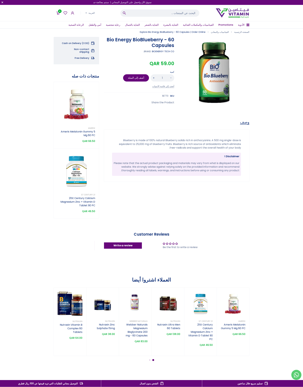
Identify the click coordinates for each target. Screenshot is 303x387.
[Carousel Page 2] (149, 360)
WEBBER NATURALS (138, 321)
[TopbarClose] (2, 2)
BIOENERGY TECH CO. (158, 51)
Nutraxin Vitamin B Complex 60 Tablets (71, 328)
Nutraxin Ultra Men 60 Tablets (168, 326)
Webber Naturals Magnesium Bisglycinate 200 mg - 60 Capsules (137, 330)
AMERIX (91, 128)
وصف (244, 122)
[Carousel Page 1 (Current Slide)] (153, 360)
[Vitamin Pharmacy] (232, 13)
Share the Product (163, 102)
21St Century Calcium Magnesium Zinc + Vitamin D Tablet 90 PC (77, 201)
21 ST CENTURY (88, 194)
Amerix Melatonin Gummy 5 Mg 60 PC (233, 326)
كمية (172, 71)
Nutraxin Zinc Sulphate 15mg (106, 326)
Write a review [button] (123, 245)
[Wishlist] (65, 13)
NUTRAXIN (175, 321)
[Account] (72, 13)
